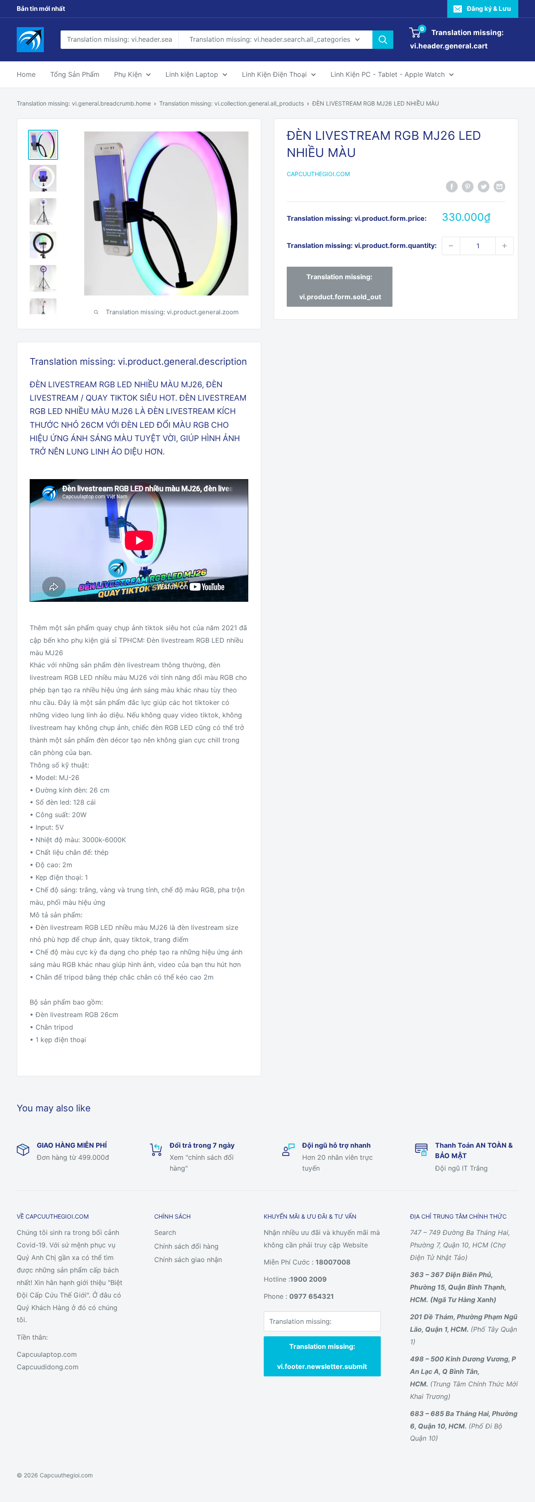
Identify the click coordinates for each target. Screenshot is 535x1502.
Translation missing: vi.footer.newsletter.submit (322, 1356)
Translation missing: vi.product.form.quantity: (362, 245)
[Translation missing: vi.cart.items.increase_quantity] (504, 246)
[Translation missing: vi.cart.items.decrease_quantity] (451, 246)
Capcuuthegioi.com (318, 173)
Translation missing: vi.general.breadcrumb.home (84, 103)
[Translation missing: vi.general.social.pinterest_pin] (468, 186)
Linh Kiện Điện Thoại (274, 74)
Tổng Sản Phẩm (74, 74)
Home (26, 74)
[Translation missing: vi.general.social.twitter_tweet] (483, 186)
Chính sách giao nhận (188, 1259)
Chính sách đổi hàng (186, 1246)
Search (165, 1232)
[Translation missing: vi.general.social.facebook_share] (452, 186)
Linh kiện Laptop (192, 74)
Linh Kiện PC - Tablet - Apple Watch (388, 74)
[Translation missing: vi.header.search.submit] (382, 39)
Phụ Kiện (128, 74)
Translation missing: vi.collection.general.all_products (231, 103)
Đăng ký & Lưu (489, 9)
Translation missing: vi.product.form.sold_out (340, 287)
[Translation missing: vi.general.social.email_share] (499, 186)
